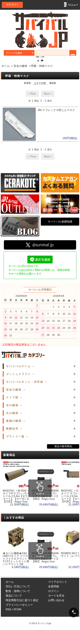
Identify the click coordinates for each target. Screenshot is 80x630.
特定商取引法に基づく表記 (22, 600)
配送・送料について (18, 591)
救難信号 (12, 428)
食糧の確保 (14, 420)
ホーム (6, 65)
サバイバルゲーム (18, 366)
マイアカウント (57, 581)
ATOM (17, 609)
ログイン (53, 591)
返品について (14, 595)
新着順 (27, 83)
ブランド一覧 (15, 436)
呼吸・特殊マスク (42, 65)
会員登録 (53, 586)
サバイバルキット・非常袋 (24, 381)
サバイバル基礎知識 (60, 221)
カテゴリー (12, 4)
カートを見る (56, 595)
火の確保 (12, 413)
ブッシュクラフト (18, 374)
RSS (8, 609)
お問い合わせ (56, 600)
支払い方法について (18, 586)
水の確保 (12, 405)
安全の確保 (20, 65)
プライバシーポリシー (19, 604)
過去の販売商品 (63, 446)
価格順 (52, 83)
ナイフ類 (12, 397)
